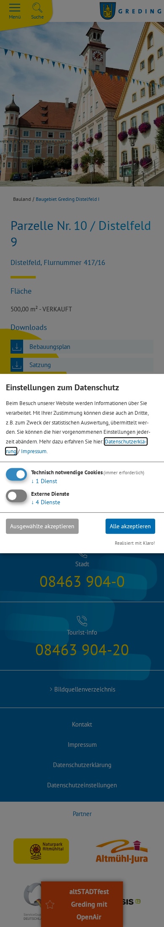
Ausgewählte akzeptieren (42, 526)
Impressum (34, 451)
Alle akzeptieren (130, 526)
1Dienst (44, 481)
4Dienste (45, 502)
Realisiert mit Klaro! (135, 543)
